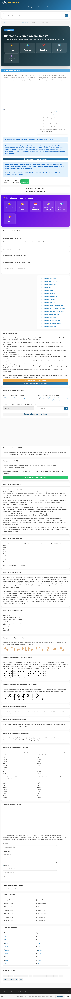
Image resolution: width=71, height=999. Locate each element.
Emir (39, 943)
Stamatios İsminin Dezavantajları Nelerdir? (51, 320)
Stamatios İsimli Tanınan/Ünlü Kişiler (49, 314)
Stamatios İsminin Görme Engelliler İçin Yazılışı (52, 308)
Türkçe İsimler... (42, 917)
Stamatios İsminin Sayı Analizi (47, 293)
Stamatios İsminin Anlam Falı (47, 302)
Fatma (39, 933)
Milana (40, 953)
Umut (6, 964)
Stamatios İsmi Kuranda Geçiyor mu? (49, 281)
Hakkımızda (57, 992)
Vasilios (49, 398)
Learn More (60, 996)
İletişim (63, 992)
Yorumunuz (6, 851)
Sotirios (58, 400)
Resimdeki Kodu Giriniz (10, 869)
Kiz (39, 936)
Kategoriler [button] (31, 7)
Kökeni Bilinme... (9, 910)
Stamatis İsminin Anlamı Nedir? (35, 191)
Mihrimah (50, 976)
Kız (6, 936)
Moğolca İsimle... (9, 913)
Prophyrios (55, 398)
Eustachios (43, 398)
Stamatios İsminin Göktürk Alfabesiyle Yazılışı (52, 311)
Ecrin (11, 976)
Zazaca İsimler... (42, 920)
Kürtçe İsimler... (42, 910)
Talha (20, 979)
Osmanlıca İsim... (42, 913)
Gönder (6, 877)
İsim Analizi (41, 7)
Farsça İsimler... (9, 907)
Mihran (40, 950)
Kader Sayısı (50, 7)
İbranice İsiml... (42, 907)
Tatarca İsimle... (9, 917)
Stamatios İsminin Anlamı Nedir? (48, 278)
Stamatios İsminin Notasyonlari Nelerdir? (50, 323)
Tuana (5, 979)
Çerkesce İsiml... (9, 903)
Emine (7, 950)
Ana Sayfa (23, 7)
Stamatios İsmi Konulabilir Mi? (48, 284)
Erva (35, 976)
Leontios (60, 398)
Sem (39, 964)
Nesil (6, 957)
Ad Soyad (5, 843)
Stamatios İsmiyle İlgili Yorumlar (48, 326)
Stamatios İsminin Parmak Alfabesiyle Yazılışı (51, 305)
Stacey (23, 398)
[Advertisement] (35, 96)
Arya (16, 979)
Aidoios (5, 398)
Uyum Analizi (59, 7)
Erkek (55, 112)
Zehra (39, 976)
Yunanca (55, 115)
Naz (6, 953)
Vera (39, 957)
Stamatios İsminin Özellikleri (47, 299)
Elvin (6, 946)
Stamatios (52, 400)
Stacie (18, 398)
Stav (38, 398)
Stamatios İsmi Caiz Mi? (46, 287)
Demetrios (46, 400)
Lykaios (14, 398)
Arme (6, 943)
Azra (39, 940)
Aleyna (11, 979)
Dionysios (39, 400)
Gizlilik (68, 992)
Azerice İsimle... (42, 900)
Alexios (66, 398)
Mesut (39, 960)
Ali (6, 933)
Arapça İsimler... (9, 900)
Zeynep (6, 976)
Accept (68, 996)
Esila (16, 976)
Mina (44, 976)
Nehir (6, 960)
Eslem (61, 976)
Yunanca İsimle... (9, 920)
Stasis (9, 398)
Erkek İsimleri (25, 22)
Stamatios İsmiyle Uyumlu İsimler (48, 296)
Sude (20, 976)
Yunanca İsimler (15, 22)
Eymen (25, 976)
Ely (39, 946)
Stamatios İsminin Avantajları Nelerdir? (50, 317)
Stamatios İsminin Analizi (46, 290)
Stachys (28, 398)
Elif (6, 940)
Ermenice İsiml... (42, 903)
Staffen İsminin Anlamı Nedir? (36, 188)
